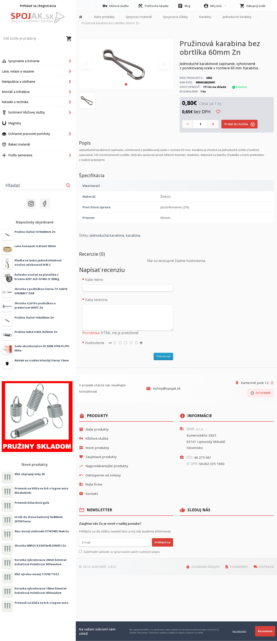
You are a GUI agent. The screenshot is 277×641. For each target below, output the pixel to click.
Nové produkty (94, 447)
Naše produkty (94, 429)
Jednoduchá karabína (107, 235)
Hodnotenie (94, 342)
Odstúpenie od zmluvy (100, 475)
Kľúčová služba (93, 438)
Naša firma (90, 484)
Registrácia (47, 6)
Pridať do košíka (236, 124)
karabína (133, 235)
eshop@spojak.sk (163, 388)
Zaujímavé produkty (98, 457)
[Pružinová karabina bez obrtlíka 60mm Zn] (126, 63)
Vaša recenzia (96, 299)
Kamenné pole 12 (254, 382)
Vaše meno (94, 279)
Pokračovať (163, 356)
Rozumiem (265, 631)
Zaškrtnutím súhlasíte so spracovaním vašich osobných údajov (121, 552)
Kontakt (88, 493)
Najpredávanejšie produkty (103, 466)
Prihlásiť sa (28, 6)
